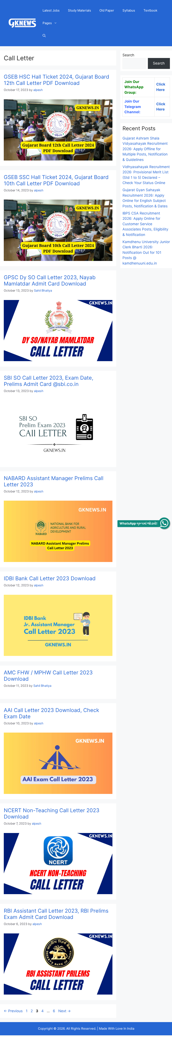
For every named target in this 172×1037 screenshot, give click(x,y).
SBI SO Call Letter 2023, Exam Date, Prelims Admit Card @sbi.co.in (48, 381)
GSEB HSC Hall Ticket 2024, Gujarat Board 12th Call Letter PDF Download (56, 80)
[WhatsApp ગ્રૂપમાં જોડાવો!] (164, 523)
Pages (47, 23)
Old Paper (106, 10)
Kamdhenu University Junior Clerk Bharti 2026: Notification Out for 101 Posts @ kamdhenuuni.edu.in (146, 252)
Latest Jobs (51, 10)
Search (128, 55)
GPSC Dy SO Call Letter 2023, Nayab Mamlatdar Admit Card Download (50, 280)
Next (64, 1011)
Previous (13, 1011)
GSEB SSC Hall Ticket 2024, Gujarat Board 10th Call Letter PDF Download (56, 180)
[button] (44, 35)
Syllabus (128, 10)
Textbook (150, 10)
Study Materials (79, 10)
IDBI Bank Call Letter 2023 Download (50, 578)
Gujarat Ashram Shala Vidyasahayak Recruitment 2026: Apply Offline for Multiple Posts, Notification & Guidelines (145, 149)
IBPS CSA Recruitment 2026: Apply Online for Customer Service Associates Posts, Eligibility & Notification (145, 224)
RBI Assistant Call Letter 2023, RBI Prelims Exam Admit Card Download (56, 914)
